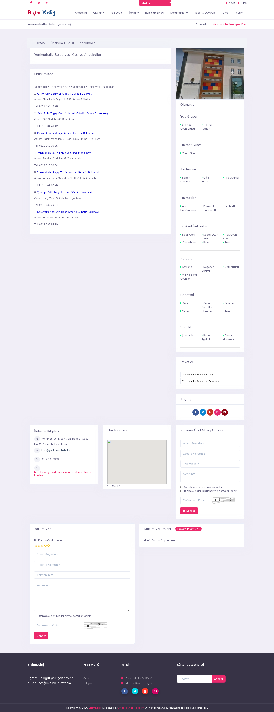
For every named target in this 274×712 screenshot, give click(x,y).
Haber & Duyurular (205, 12)
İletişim (239, 12)
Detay (40, 43)
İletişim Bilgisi (62, 43)
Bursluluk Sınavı (154, 12)
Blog (226, 12)
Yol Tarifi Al (114, 486)
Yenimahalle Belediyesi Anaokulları (201, 381)
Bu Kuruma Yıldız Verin (48, 540)
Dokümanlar (178, 12)
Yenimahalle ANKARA (138, 678)
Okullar (98, 12)
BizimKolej (95, 707)
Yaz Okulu (116, 12)
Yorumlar (87, 43)
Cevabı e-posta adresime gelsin (203, 487)
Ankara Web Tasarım (131, 707)
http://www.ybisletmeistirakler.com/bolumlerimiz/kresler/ (63, 474)
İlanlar (133, 12)
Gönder (190, 510)
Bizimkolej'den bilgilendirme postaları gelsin (210, 490)
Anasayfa (81, 12)
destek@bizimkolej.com (140, 683)
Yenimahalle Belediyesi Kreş (197, 374)
